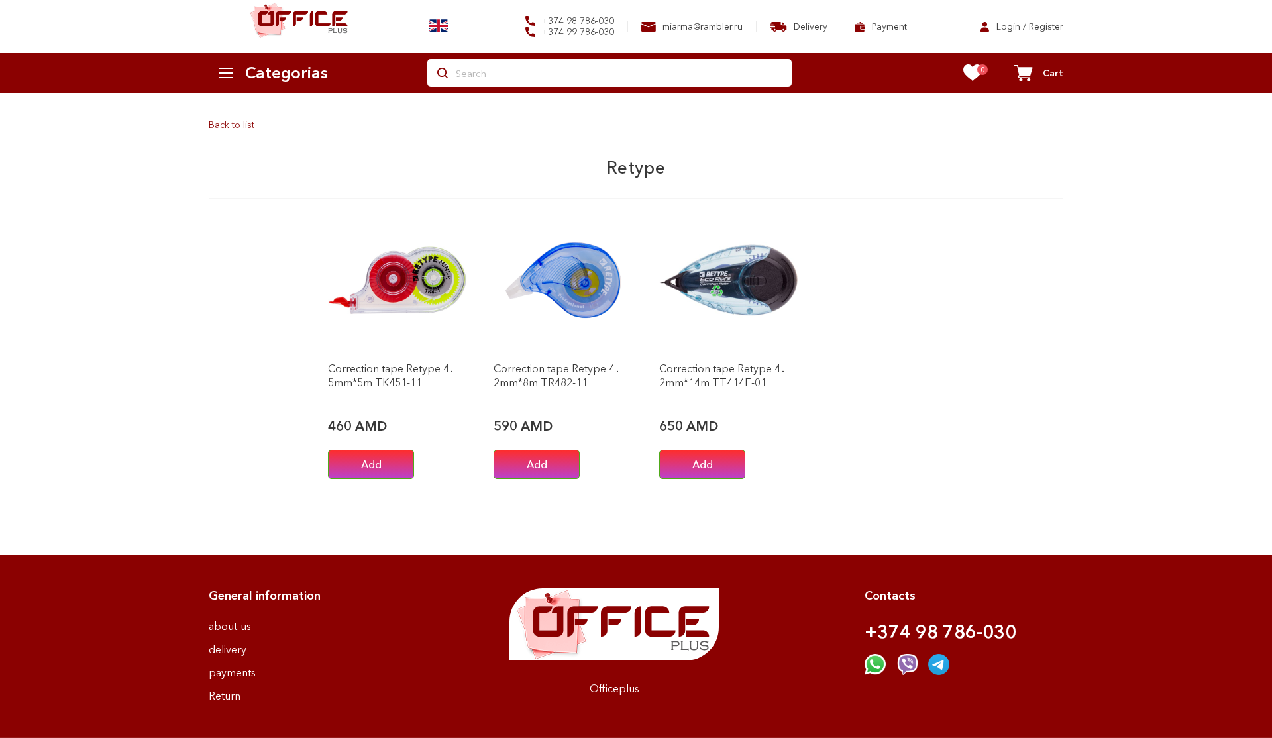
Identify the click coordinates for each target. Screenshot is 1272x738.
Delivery (809, 26)
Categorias (286, 72)
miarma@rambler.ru (701, 26)
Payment (888, 26)
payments (232, 672)
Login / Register (1028, 26)
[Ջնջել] (450, 336)
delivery (227, 649)
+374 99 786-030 (576, 32)
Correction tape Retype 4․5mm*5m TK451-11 (391, 375)
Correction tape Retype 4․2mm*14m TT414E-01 (722, 375)
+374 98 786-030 (576, 20)
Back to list (231, 125)
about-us (230, 626)
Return (224, 695)
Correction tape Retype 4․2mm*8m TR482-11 (557, 375)
